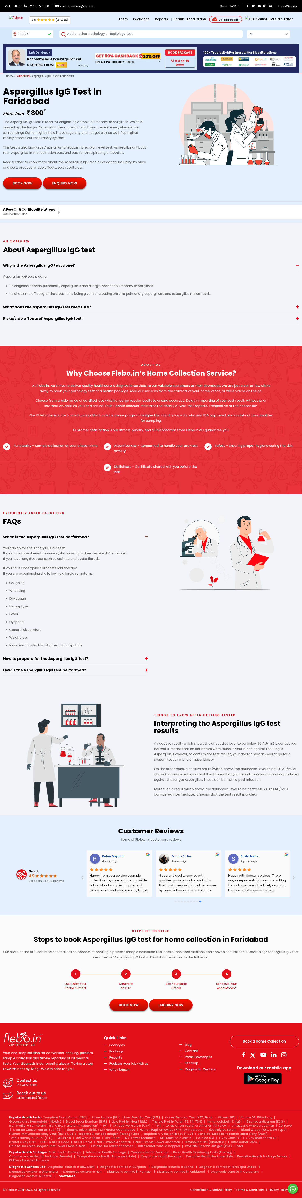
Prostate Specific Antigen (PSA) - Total (214, 1146)
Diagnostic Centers (200, 1069)
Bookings (116, 1051)
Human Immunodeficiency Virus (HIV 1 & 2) (41, 1134)
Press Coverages (198, 1057)
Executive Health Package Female (262, 1156)
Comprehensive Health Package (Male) (106, 1156)
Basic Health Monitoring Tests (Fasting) (202, 1152)
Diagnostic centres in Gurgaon (123, 1167)
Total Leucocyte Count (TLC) (31, 1138)
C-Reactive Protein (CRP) (131, 1126)
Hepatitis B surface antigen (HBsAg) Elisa (108, 1134)
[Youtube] (263, 1054)
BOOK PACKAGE (180, 52)
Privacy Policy (278, 1190)
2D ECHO (285, 1126)
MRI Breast (112, 1138)
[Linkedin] (274, 1054)
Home (10, 76)
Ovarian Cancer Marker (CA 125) (37, 1130)
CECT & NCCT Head (54, 1142)
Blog (188, 1045)
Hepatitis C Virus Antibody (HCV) (168, 1134)
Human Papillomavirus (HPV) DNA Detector (172, 1130)
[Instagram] (284, 1054)
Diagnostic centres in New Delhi (70, 1167)
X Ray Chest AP (230, 1138)
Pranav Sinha (218, 856)
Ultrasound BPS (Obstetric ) (205, 1142)
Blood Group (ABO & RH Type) (264, 1130)
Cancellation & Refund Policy (211, 1190)
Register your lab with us (128, 1064)
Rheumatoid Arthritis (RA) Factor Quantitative (100, 1130)
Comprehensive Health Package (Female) (40, 1156)
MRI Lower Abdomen (140, 1138)
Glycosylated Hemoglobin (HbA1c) (35, 1121)
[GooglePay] (263, 1078)
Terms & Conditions (250, 1190)
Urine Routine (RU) (106, 1117)
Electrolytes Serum (222, 1130)
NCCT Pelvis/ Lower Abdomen (158, 1142)
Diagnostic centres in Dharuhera (33, 1171)
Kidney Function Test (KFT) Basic (189, 1117)
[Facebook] (243, 1054)
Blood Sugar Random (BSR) (86, 1121)
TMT (158, 1126)
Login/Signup (287, 6)
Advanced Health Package (106, 1152)
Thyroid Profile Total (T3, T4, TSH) (177, 1121)
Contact (191, 1051)
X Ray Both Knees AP (261, 1138)
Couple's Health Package (149, 1152)
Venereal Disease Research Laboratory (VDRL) (232, 1134)
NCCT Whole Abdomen (114, 1142)
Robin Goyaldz (150, 856)
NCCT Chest (83, 1142)
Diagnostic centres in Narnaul (129, 1171)
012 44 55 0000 (38, 6)
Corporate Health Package (161, 1156)
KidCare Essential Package (29, 1160)
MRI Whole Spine (88, 1138)
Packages (117, 1045)
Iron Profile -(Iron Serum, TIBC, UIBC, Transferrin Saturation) (53, 1126)
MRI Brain (64, 1138)
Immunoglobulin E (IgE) (224, 1121)
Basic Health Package (64, 1152)
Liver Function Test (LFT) (142, 1117)
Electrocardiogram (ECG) (265, 1121)
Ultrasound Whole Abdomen (252, 1126)
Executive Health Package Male (209, 1156)
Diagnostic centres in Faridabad (181, 1171)
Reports (115, 1057)
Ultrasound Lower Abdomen (112, 1146)
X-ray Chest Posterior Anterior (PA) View (196, 1126)
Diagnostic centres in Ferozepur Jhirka (227, 1167)
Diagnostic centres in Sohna (172, 1167)
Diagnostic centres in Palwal (30, 1176)
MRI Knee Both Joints (175, 1138)
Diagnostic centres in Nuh (82, 1171)
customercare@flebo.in (77, 6)
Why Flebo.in (119, 1069)
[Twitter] (253, 1054)
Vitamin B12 (226, 1117)
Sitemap (191, 1063)
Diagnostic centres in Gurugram (235, 1171)
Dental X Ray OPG (22, 1142)
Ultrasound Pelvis (244, 1142)
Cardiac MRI (205, 1138)
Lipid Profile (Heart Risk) (129, 1121)
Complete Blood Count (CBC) (65, 1117)
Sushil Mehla (287, 856)
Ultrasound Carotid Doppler (159, 1146)
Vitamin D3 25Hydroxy (256, 1117)
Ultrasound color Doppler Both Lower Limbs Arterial (47, 1146)
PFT (105, 1126)
